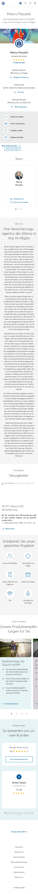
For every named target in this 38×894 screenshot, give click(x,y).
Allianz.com (19, 877)
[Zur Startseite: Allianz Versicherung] (3, 3)
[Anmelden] (30, 3)
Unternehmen (19, 867)
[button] (19, 43)
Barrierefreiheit (19, 857)
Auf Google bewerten (19, 759)
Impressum (19, 847)
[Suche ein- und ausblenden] (25, 3)
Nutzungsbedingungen (19, 862)
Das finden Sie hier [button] (10, 146)
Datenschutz (19, 852)
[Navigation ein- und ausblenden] (35, 3)
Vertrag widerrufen (18, 832)
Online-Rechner (19, 872)
